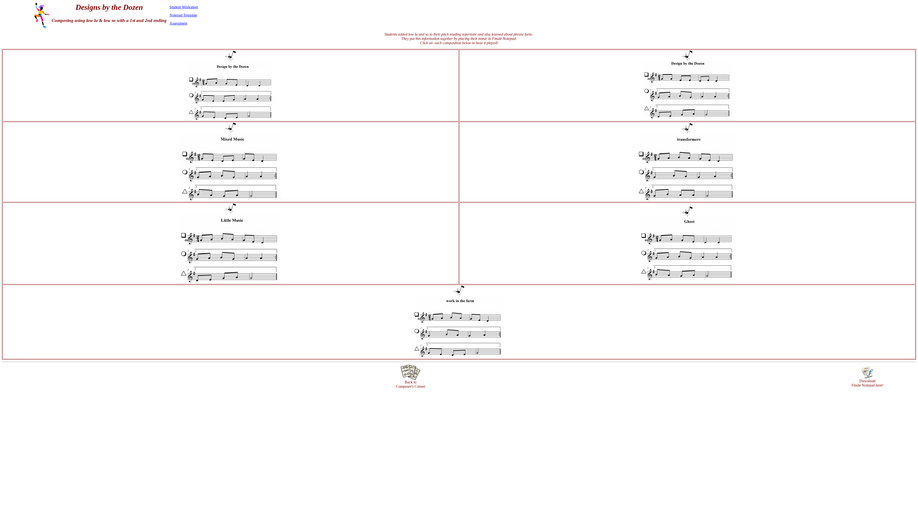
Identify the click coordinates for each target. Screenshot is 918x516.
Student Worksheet (183, 7)
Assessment (178, 23)
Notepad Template (183, 15)
